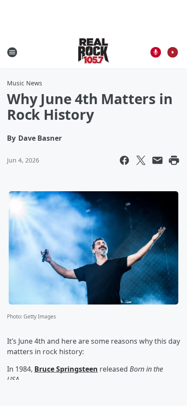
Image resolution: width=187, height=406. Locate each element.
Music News (24, 83)
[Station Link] (93, 52)
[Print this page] (174, 160)
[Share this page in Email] (157, 160)
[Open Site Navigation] (12, 52)
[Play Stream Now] (172, 52)
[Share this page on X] (141, 160)
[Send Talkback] (155, 52)
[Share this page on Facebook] (124, 160)
